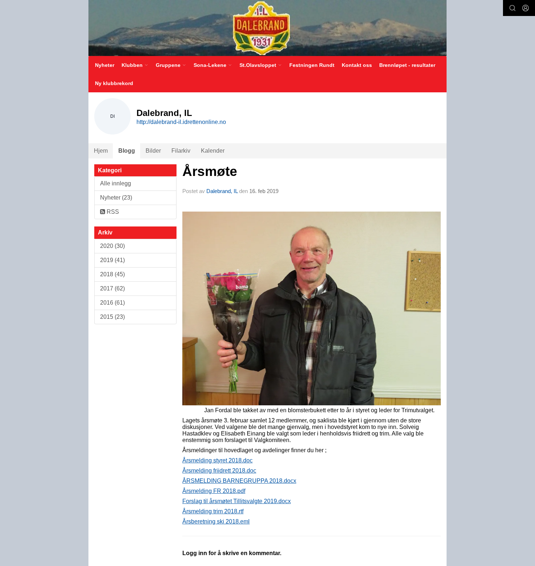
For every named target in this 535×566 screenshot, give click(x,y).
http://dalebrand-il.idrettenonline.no (181, 122)
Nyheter (104, 65)
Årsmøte (209, 171)
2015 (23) (112, 317)
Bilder (153, 151)
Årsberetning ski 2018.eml (216, 521)
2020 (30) (112, 246)
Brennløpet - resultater (407, 65)
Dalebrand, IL (222, 191)
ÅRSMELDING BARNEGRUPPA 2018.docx (239, 481)
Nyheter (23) (116, 197)
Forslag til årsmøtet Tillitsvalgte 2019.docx (236, 501)
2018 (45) (112, 274)
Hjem (101, 151)
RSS (112, 212)
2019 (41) (112, 260)
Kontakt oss (357, 65)
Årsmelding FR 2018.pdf (213, 491)
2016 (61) (112, 303)
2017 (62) (112, 288)
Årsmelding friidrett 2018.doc (219, 470)
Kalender (213, 151)
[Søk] (512, 8)
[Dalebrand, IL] (267, 28)
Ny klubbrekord (114, 83)
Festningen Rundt (311, 65)
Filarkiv (180, 151)
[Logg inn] (525, 8)
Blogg (126, 151)
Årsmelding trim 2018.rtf (212, 511)
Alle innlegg (115, 183)
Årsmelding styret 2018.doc (217, 460)
